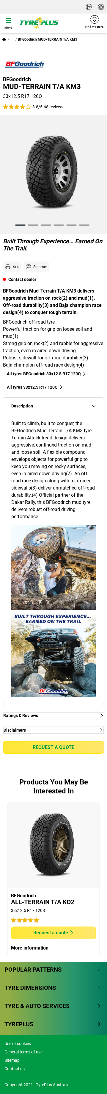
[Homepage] (4, 39)
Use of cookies (17, 1043)
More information (29, 948)
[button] (12, 39)
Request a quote (53, 747)
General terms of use (23, 1052)
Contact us (14, 1068)
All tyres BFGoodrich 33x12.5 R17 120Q (44, 373)
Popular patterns (33, 970)
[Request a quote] (89, 6)
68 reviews (53, 106)
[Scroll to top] (91, 1081)
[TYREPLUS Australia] (49, 23)
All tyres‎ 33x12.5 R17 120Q (32, 387)
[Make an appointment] (101, 6)
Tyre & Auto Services (37, 1006)
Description (22, 406)
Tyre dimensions (30, 988)
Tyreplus (18, 1024)
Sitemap (12, 1060)
